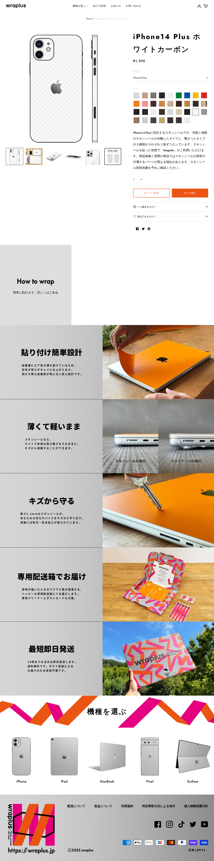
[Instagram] (169, 824)
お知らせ (116, 5)
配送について (76, 806)
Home (89, 18)
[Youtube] (204, 824)
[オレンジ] (136, 103)
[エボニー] (178, 103)
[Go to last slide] (10, 87)
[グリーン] (178, 95)
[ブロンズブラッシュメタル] (136, 120)
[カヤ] (195, 103)
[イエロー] (195, 95)
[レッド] (204, 95)
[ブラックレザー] (136, 112)
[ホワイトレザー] (153, 112)
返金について (103, 806)
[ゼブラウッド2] (187, 103)
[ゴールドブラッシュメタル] (161, 120)
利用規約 (127, 806)
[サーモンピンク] (145, 103)
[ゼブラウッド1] (170, 103)
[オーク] (161, 103)
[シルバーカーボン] (170, 112)
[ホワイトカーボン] (195, 112)
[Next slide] (116, 87)
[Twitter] (192, 824)
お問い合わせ (133, 5)
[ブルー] (187, 95)
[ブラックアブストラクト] (178, 120)
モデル (136, 71)
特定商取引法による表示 (158, 806)
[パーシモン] (204, 103)
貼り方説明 (99, 5)
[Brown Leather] (161, 112)
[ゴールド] (145, 95)
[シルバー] (136, 95)
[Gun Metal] (204, 112)
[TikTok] (181, 824)
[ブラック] (161, 95)
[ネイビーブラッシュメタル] (153, 120)
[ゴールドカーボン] (178, 112)
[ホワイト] (170, 95)
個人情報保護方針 (196, 806)
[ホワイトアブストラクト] (187, 120)
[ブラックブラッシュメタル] (170, 120)
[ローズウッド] (153, 103)
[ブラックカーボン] (187, 112)
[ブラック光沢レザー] (145, 112)
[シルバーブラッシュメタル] (145, 120)
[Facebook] (157, 824)
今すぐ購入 (190, 192)
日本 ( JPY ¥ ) (197, 850)
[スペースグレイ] (153, 95)
